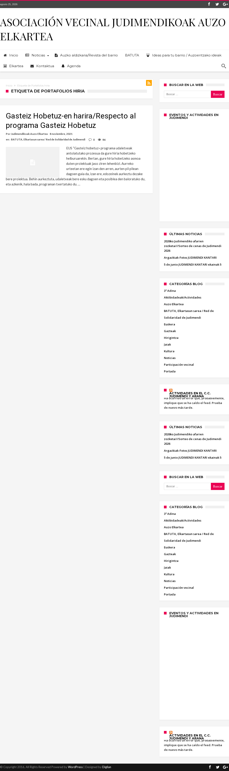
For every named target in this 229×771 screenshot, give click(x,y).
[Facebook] (208, 4)
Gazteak (170, 331)
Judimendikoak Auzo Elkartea (29, 133)
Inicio (9, 85)
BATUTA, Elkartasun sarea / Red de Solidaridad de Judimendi (48, 139)
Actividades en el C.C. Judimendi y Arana (190, 395)
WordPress (75, 767)
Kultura (169, 351)
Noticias (170, 358)
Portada (170, 371)
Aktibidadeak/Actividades (182, 297)
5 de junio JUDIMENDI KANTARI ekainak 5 (192, 264)
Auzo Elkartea (174, 304)
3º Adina (170, 291)
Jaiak (167, 344)
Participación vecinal (179, 365)
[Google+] (225, 4)
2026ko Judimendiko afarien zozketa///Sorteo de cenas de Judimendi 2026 (192, 246)
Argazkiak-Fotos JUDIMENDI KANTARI (190, 258)
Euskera (169, 324)
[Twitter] (217, 4)
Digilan (106, 767)
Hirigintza (171, 338)
